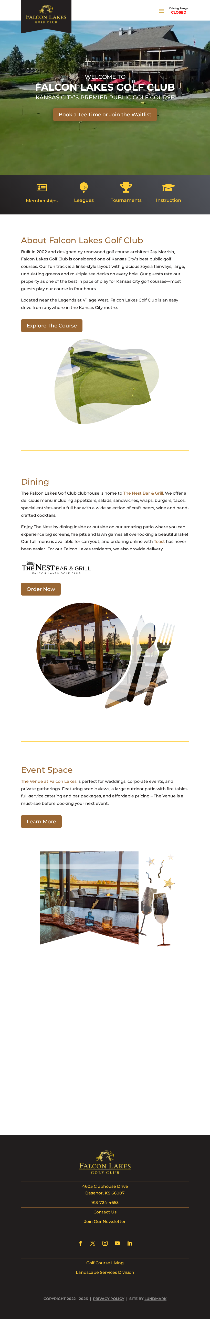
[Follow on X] (93, 1243)
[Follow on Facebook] (80, 1243)
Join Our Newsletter (105, 1221)
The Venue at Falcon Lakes (49, 781)
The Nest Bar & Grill (143, 493)
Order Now (41, 589)
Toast (159, 541)
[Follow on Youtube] (117, 1243)
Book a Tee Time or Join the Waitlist (105, 114)
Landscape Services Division (105, 1272)
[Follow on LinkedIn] (129, 1243)
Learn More (41, 821)
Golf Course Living (105, 1262)
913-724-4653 (105, 1202)
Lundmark (155, 1298)
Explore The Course (52, 326)
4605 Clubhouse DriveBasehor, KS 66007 (105, 1189)
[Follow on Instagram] (105, 1243)
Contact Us (105, 1212)
